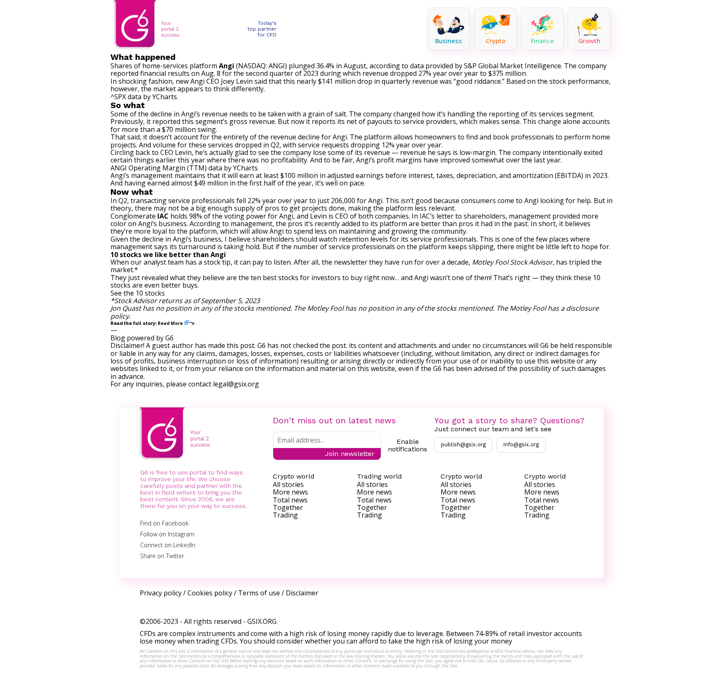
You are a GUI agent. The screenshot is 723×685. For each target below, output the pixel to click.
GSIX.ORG (262, 621)
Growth (589, 40)
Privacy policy (161, 592)
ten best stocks (274, 277)
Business (448, 40)
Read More (170, 323)
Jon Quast (125, 308)
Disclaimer (302, 592)
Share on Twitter (162, 556)
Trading (285, 515)
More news (290, 492)
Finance (542, 40)
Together (288, 507)
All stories (288, 484)
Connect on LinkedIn (167, 545)
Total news (290, 500)
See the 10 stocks (137, 293)
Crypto (495, 40)
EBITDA (569, 175)
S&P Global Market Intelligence (512, 65)
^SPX (118, 96)
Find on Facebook (164, 523)
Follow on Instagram (167, 534)
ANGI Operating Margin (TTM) (158, 168)
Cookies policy (209, 592)
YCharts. (165, 96)
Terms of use (259, 592)
